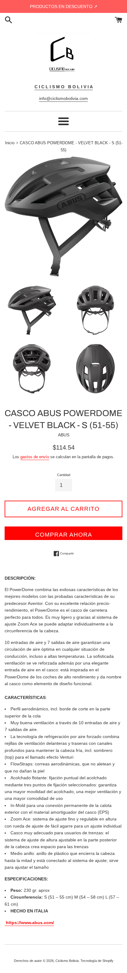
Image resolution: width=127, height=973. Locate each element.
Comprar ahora (63, 534)
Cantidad (63, 475)
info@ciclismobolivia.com (63, 98)
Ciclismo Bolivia (67, 961)
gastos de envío (34, 457)
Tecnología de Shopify (96, 961)
